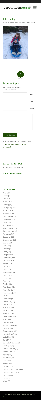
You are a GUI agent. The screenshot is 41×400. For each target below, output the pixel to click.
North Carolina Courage (11, 369)
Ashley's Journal (9, 325)
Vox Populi (7, 346)
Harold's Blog (8, 334)
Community (7, 231)
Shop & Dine (7, 352)
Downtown (7, 219)
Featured (6, 302)
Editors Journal (8, 331)
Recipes (6, 255)
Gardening (6, 257)
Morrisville (6, 307)
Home (5, 269)
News (5, 310)
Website (32, 108)
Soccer (5, 378)
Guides (5, 305)
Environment (7, 240)
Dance (5, 196)
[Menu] (34, 7)
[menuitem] (29, 7)
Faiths (5, 246)
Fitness (5, 363)
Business (6, 213)
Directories (7, 299)
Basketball (6, 357)
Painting (6, 205)
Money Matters (8, 272)
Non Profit (6, 275)
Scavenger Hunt (9, 349)
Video (5, 381)
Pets (4, 281)
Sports (5, 355)
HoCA (5, 222)
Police (5, 319)
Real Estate (7, 287)
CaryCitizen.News (12, 173)
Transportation (8, 228)
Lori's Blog (6, 337)
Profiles (5, 284)
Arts (4, 193)
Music (5, 202)
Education (6, 237)
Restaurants (7, 293)
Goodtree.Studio (7, 397)
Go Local (6, 260)
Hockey (6, 366)
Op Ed (5, 340)
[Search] (29, 7)
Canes (5, 360)
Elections (6, 313)
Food (5, 252)
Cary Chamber (8, 216)
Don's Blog (7, 328)
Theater (6, 210)
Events (5, 243)
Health (5, 263)
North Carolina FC (9, 372)
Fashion (6, 249)
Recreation (7, 290)
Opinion (6, 322)
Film (4, 199)
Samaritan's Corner (10, 343)
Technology (7, 225)
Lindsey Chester (30, 22)
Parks (5, 278)
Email (31, 102)
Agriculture (7, 234)
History (5, 266)
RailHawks (7, 375)
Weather (6, 296)
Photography (7, 207)
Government (7, 316)
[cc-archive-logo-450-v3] (17, 7)
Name (31, 95)
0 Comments (18, 22)
